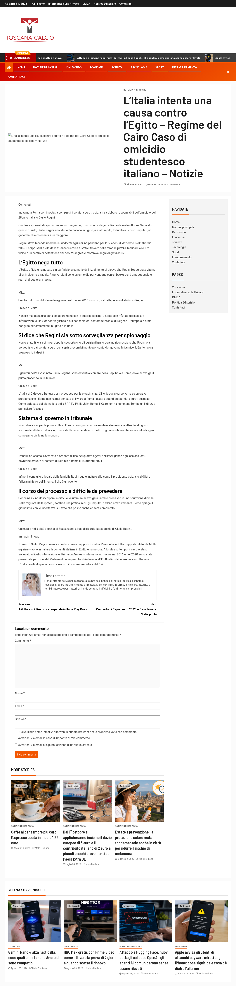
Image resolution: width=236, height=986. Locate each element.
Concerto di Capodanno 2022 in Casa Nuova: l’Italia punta (126, 609)
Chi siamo (38, 3)
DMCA (86, 3)
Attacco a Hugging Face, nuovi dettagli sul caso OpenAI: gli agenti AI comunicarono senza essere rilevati (114, 57)
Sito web (20, 719)
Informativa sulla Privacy (63, 3)
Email (19, 706)
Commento (23, 640)
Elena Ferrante (135, 184)
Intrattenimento (184, 67)
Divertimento (71, 946)
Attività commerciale (130, 946)
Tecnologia (139, 67)
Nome (20, 693)
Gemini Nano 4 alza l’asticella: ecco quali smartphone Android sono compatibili (33, 957)
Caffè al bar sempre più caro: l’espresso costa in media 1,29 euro (34, 837)
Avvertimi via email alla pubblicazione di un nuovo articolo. (55, 745)
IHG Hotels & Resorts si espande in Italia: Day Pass (52, 607)
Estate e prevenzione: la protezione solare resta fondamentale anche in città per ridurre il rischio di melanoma (138, 842)
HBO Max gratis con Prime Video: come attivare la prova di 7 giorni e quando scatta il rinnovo (90, 957)
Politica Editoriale (105, 3)
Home (21, 67)
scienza (117, 67)
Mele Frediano (42, 848)
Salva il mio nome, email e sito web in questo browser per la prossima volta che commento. (78, 732)
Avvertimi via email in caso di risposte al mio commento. (54, 738)
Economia (96, 67)
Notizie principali (45, 67)
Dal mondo (74, 67)
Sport (159, 67)
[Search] (228, 72)
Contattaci (125, 3)
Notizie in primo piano (135, 90)
